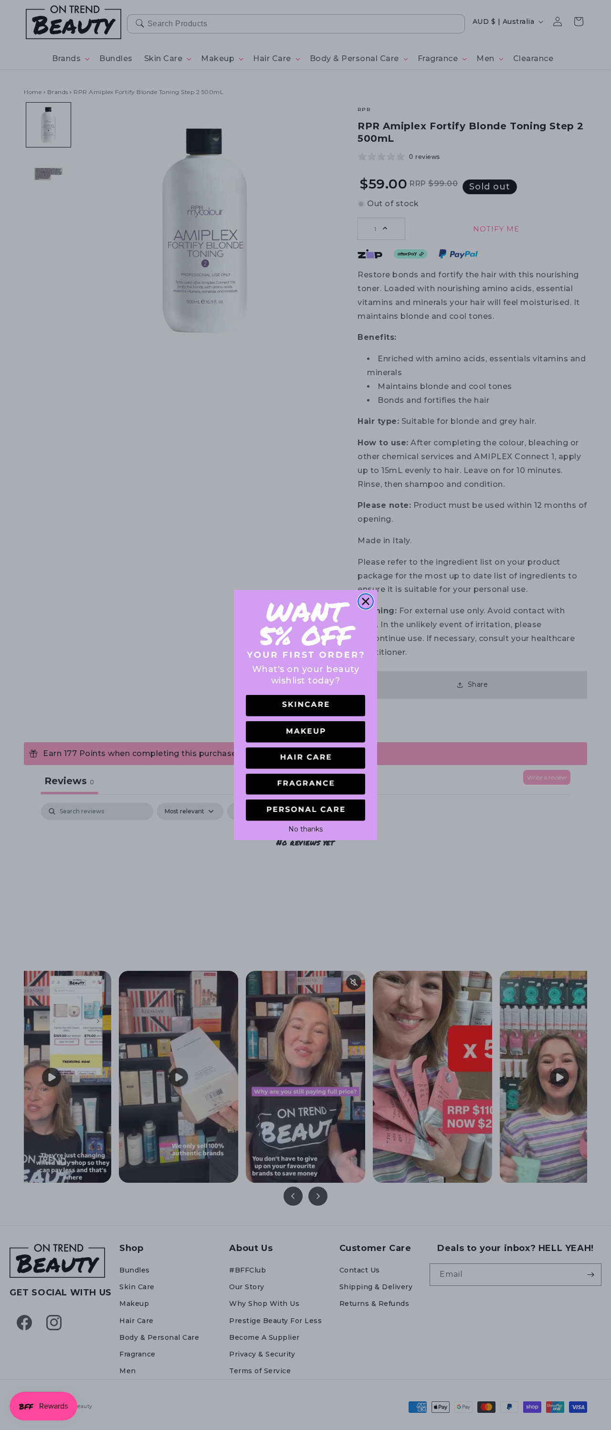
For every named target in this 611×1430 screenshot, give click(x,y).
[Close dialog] (365, 601)
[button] (305, 705)
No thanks (305, 828)
